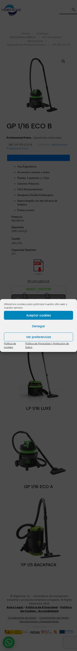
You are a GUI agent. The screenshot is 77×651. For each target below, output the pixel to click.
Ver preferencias (38, 337)
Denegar (38, 326)
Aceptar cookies (38, 315)
